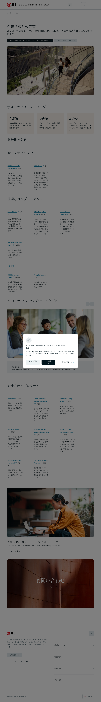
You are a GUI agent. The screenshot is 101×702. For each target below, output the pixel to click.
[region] (50, 351)
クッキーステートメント (62, 354)
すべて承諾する (48, 362)
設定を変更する (68, 362)
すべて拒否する (33, 362)
